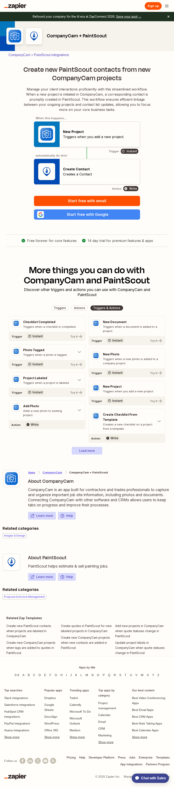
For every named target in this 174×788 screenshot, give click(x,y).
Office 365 (51, 730)
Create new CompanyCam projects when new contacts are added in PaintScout (85, 643)
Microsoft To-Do (80, 711)
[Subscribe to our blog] (53, 761)
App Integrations (131, 764)
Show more (12, 737)
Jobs (132, 757)
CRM (101, 728)
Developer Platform (102, 757)
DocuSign (50, 716)
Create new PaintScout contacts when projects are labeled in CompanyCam (28, 631)
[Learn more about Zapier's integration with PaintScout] (11, 562)
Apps (31, 472)
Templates (163, 757)
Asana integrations (16, 730)
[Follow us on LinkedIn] (30, 761)
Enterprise (146, 757)
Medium (75, 730)
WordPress (51, 723)
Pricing (71, 757)
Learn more (44, 515)
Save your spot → (128, 16)
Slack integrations (16, 698)
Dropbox (50, 698)
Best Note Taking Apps (147, 723)
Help (69, 515)
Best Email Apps (143, 710)
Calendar (104, 715)
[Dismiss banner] (168, 17)
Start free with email (87, 201)
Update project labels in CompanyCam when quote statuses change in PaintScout (140, 648)
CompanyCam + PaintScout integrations (38, 55)
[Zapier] (15, 6)
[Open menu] (167, 6)
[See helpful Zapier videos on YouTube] (45, 761)
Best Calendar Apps (145, 730)
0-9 (17, 675)
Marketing (105, 735)
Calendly (75, 704)
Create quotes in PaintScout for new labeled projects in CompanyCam (86, 628)
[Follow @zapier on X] (38, 761)
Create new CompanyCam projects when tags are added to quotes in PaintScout (30, 648)
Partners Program (158, 764)
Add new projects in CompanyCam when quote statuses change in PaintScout (139, 631)
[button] (87, 214)
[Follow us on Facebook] (22, 761)
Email (102, 721)
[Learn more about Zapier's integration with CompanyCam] (11, 478)
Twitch (74, 698)
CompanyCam (52, 472)
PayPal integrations (17, 723)
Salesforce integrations (19, 704)
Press (122, 757)
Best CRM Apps (142, 716)
